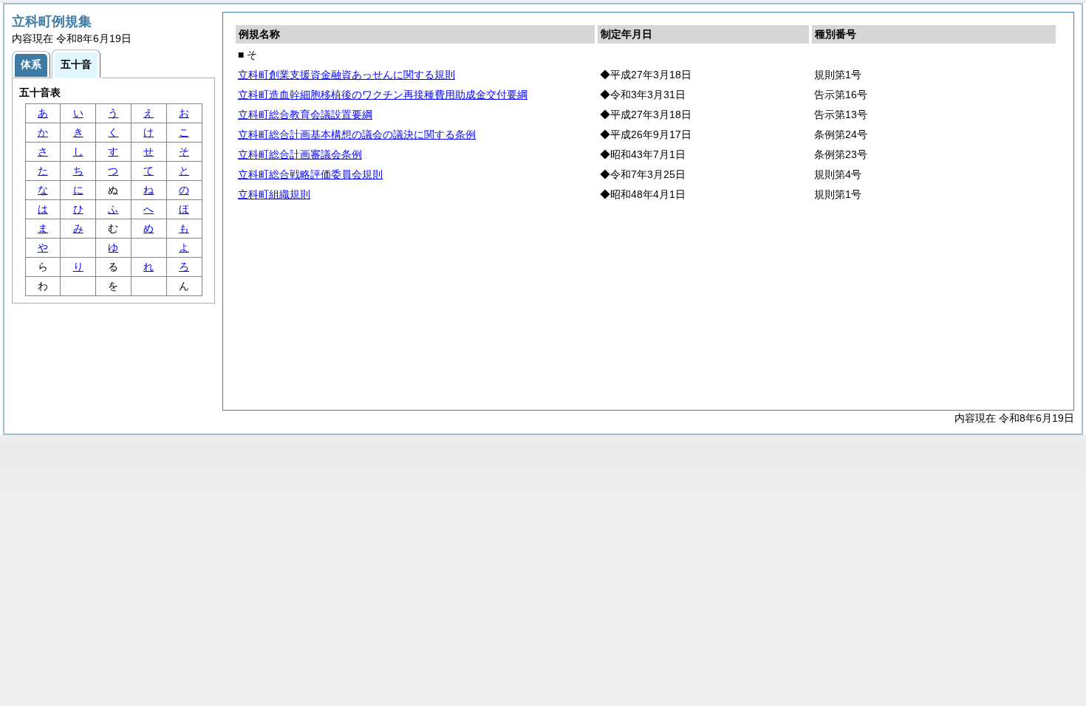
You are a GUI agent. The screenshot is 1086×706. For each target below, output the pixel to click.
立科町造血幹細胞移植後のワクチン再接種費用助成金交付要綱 (382, 94)
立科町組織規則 (274, 194)
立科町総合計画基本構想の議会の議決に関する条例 (357, 134)
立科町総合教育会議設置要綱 (305, 114)
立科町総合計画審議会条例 (300, 154)
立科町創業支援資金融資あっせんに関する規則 (346, 74)
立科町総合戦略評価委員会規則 (310, 174)
